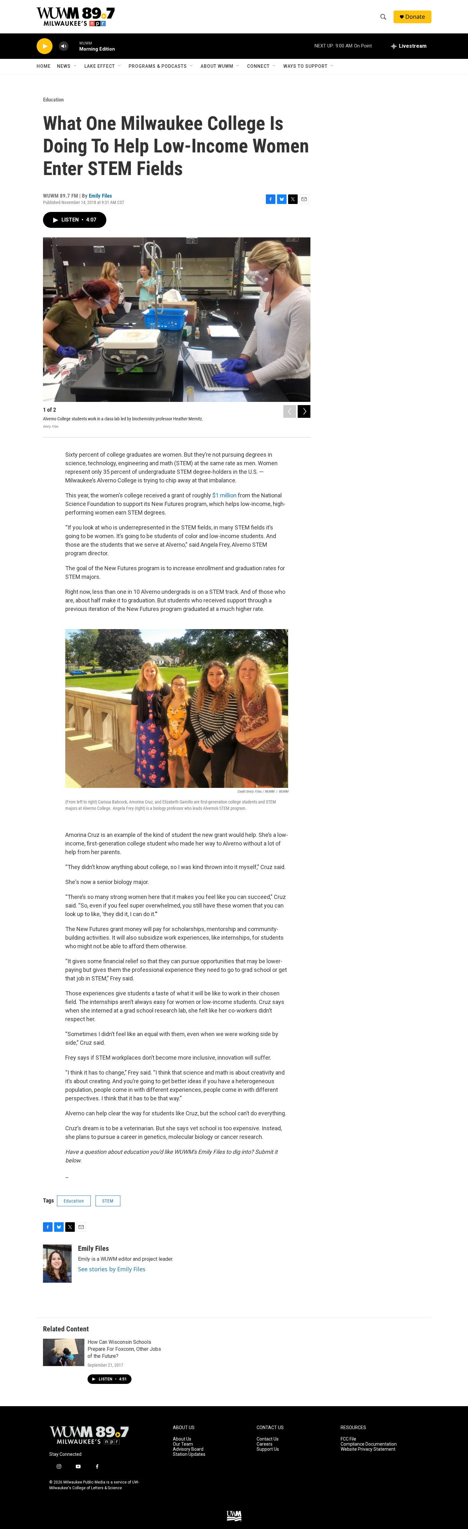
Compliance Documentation (369, 1444)
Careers (265, 1444)
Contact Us (268, 1439)
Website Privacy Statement (368, 1449)
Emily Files (100, 196)
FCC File (348, 1439)
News (64, 66)
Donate (415, 16)
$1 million (224, 495)
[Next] (304, 411)
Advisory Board (188, 1449)
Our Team (183, 1444)
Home (44, 66)
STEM (108, 1200)
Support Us (268, 1449)
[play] (44, 46)
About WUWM (217, 66)
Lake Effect (99, 66)
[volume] (63, 46)
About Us (182, 1439)
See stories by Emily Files (111, 1269)
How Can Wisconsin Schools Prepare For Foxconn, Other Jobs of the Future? (124, 1349)
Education (53, 99)
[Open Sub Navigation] (75, 66)
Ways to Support (305, 66)
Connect (258, 66)
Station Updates (189, 1454)
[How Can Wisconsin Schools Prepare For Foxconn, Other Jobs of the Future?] (63, 1352)
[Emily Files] (57, 1264)
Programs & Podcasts (158, 66)
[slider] (74, 46)
